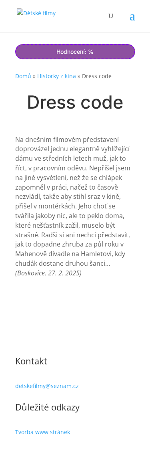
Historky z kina (56, 76)
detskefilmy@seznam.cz (47, 386)
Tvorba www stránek (42, 432)
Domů (23, 76)
